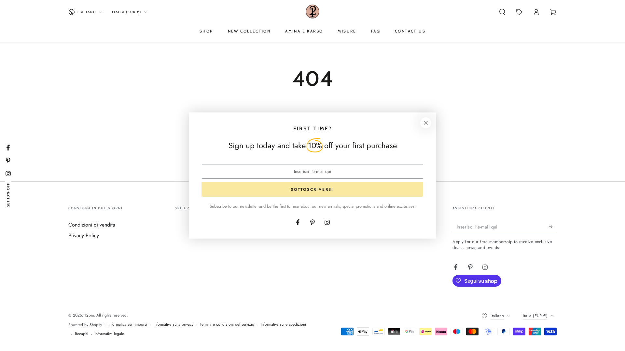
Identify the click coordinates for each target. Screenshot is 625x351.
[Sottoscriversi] (553, 226)
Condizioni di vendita (91, 224)
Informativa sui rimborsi (127, 324)
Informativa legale (109, 334)
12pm (89, 315)
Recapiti (81, 334)
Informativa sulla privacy (173, 324)
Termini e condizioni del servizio (227, 324)
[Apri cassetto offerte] (519, 12)
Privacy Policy (83, 235)
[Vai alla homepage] (313, 12)
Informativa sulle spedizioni (283, 324)
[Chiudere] (426, 123)
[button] (502, 12)
